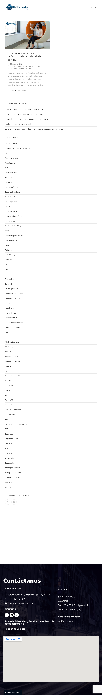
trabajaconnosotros (13, 472)
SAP (6, 429)
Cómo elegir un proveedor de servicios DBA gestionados (27, 119)
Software (8, 443)
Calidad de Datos (11, 197)
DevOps (8, 269)
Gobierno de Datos (12, 298)
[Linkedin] (12, 615)
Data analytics (10, 250)
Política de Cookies (15, 628)
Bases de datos (11, 172)
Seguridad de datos (12, 439)
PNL (6, 395)
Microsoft (9, 351)
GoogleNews (10, 308)
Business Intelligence (13, 192)
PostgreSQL (9, 400)
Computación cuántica (14, 216)
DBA (6, 264)
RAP (6, 419)
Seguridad (9, 434)
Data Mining (10, 255)
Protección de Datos (13, 410)
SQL (6, 448)
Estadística (9, 284)
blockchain (9, 182)
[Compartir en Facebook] (14, 502)
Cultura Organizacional (14, 235)
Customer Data (11, 240)
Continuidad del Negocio (15, 226)
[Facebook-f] (7, 615)
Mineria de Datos (11, 356)
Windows (8, 487)
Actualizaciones (11, 143)
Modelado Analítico (12, 361)
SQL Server (9, 453)
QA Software (10, 414)
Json (6, 332)
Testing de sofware (12, 468)
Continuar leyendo (16, 90)
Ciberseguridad (11, 201)
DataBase (8, 260)
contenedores (10, 221)
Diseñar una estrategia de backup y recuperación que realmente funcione (34, 129)
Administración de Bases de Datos (18, 148)
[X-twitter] (16, 615)
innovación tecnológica (24, 66)
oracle (7, 390)
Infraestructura (11, 318)
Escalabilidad (10, 279)
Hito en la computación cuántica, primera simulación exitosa (25, 56)
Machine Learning (12, 342)
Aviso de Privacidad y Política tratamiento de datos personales (29, 622)
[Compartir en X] (7, 502)
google (12, 66)
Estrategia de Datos (12, 289)
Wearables (9, 482)
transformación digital (23, 68)
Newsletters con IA (12, 376)
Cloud (7, 206)
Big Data (8, 177)
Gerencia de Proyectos (14, 293)
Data (7, 245)
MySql (7, 371)
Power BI (8, 405)
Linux (7, 337)
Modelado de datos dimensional (18, 124)
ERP (6, 274)
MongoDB (9, 366)
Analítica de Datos (12, 158)
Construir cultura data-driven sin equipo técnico (24, 109)
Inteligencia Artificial (13, 327)
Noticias (8, 380)
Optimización (10, 385)
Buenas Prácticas (11, 187)
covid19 (8, 230)
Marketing (9, 347)
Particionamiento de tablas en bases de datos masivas (26, 114)
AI (6, 153)
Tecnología (9, 463)
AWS (7, 168)
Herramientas (10, 313)
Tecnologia (9, 458)
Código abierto (11, 211)
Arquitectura (10, 163)
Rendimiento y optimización (16, 424)
